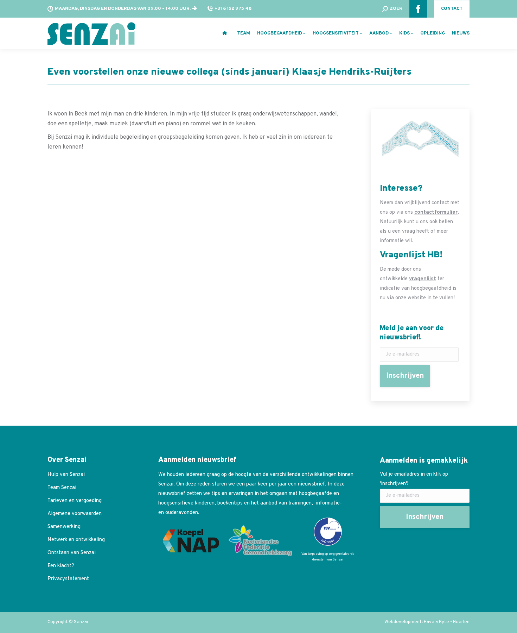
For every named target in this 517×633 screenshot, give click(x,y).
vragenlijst (422, 279)
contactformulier (436, 212)
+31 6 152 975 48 (233, 9)
